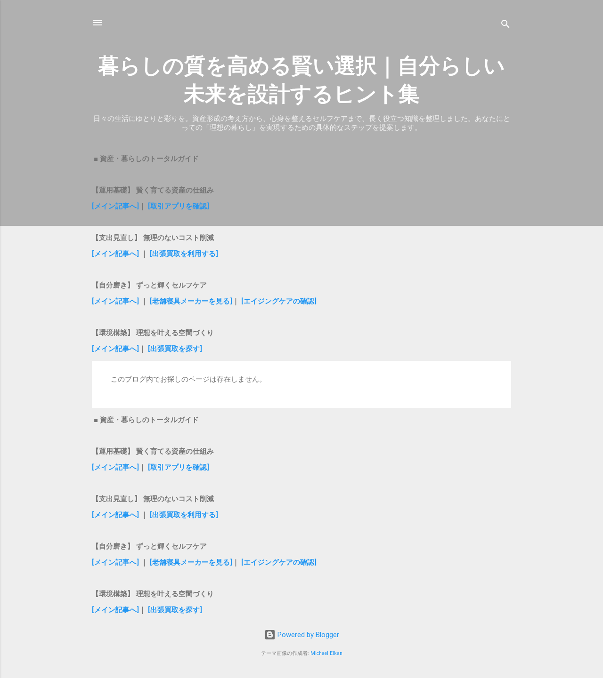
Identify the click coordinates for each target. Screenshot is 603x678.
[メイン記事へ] (115, 206)
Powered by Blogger (307, 634)
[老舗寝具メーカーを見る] (191, 301)
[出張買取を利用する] (184, 253)
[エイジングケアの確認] (279, 301)
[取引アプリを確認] (178, 206)
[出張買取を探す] (175, 348)
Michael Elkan (326, 653)
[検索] (505, 25)
